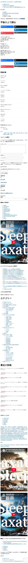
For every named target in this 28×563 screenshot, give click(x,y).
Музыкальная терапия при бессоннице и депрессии (12, 438)
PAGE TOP (26, 545)
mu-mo (4, 218)
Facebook (5, 422)
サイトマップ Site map (8, 559)
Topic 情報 (5, 313)
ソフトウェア (9, 355)
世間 (5, 132)
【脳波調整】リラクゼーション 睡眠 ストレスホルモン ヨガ (13, 391)
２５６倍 (2, 119)
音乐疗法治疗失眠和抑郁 (7, 433)
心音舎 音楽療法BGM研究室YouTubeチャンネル (14, 543)
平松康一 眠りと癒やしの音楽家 (8, 426)
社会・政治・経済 (7, 334)
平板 (11, 132)
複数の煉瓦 (3, 114)
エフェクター (9, 310)
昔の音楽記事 (9, 347)
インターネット (10, 354)
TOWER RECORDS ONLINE (10, 215)
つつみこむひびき (7, 289)
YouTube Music (6, 210)
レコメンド (8, 316)
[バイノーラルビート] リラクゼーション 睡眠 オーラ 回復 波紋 (14, 382)
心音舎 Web (6, 418)
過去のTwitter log (10, 360)
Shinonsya (5, 546)
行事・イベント (10, 323)
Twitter (7, 351)
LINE (4, 423)
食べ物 (7, 326)
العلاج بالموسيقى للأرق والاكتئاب (20, 432)
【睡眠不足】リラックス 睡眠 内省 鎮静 (9, 400)
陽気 (8, 134)
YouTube (5, 207)
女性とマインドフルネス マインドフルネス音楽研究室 (12, 368)
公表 (8, 132)
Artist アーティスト (7, 303)
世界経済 (8, 338)
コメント (3, 144)
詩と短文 (23, 18)
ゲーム (7, 330)
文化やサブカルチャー (8, 327)
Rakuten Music (6, 213)
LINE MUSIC (6, 211)
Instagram (5, 420)
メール (3, 157)
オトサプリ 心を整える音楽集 (13, 428)
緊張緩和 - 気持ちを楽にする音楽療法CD (13, 271)
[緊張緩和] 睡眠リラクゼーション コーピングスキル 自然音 (13, 396)
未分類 (5, 333)
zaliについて (6, 558)
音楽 (11, 134)
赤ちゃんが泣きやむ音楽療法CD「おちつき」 (14, 277)
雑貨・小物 (8, 324)
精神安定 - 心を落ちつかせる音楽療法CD (13, 273)
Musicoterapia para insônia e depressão (9, 437)
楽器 (7, 311)
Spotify (4, 205)
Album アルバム (7, 302)
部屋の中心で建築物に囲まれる (7, 193)
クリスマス (3, 80)
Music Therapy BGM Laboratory (8, 444)
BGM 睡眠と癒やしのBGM (9, 304)
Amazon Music (6, 208)
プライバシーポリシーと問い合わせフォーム (14, 561)
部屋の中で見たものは (5, 109)
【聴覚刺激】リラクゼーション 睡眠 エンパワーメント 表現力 (14, 373)
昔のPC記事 (9, 358)
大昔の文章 (8, 319)
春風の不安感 (3, 75)
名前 (2, 155)
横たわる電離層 (4, 85)
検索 (2, 197)
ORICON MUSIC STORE (9, 216)
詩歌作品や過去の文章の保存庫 (10, 344)
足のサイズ (21, 132)
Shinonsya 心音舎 (20, 444)
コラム (7, 346)
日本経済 (8, 343)
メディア (8, 337)
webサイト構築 (9, 353)
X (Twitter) (5, 419)
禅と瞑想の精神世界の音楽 (11, 431)
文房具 (7, 320)
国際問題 (8, 341)
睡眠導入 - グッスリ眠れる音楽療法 (11, 269)
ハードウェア (9, 357)
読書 (7, 331)
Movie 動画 (5, 306)
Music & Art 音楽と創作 (8, 307)
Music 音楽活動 (9, 309)
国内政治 (8, 340)
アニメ (7, 329)
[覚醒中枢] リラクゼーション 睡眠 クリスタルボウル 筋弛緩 (13, 409)
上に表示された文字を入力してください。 (11, 169)
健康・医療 (8, 317)
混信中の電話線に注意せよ (6, 104)
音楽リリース (6, 361)
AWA (4, 212)
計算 (17, 132)
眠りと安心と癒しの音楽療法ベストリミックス (14, 281)
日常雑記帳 (8, 321)
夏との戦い (3, 99)
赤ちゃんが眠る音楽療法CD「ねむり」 (12, 276)
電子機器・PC (6, 350)
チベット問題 (9, 336)
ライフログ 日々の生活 (8, 314)
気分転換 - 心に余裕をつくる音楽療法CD (13, 274)
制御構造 (2, 95)
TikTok (4, 424)
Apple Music (6, 206)
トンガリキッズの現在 (5, 90)
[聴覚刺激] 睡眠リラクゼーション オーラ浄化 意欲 (11, 405)
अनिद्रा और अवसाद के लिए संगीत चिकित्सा (14, 436)
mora (4, 217)
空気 (14, 132)
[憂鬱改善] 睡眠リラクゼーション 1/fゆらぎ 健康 (11, 377)
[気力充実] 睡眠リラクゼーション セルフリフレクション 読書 (14, 386)
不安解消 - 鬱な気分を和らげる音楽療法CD (13, 270)
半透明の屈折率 (4, 182)
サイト (2, 160)
